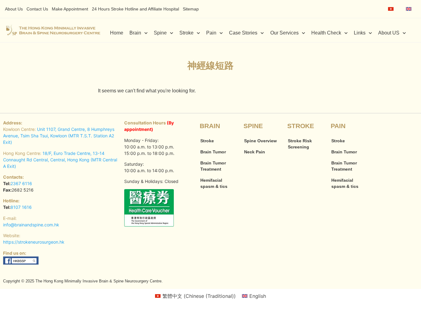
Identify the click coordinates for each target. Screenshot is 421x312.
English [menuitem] (257, 296)
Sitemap (191, 8)
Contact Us (37, 8)
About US (388, 32)
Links (360, 32)
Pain (211, 32)
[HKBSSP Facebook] (21, 262)
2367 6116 (21, 183)
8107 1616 (21, 207)
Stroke (186, 32)
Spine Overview (260, 140)
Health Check (326, 32)
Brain (135, 32)
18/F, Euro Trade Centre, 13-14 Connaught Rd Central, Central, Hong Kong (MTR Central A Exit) (60, 160)
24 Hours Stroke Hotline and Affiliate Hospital (135, 8)
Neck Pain (254, 151)
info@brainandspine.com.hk (31, 224)
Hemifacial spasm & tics (213, 183)
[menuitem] (391, 9)
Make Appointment (70, 8)
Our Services (284, 32)
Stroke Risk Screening (300, 143)
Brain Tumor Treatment (213, 166)
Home (116, 32)
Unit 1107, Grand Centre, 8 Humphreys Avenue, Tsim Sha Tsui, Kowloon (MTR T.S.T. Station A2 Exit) (58, 136)
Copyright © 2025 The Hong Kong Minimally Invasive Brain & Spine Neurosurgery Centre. (83, 281)
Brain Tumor (213, 151)
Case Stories (243, 32)
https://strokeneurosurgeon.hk (33, 242)
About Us (14, 8)
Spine (160, 32)
